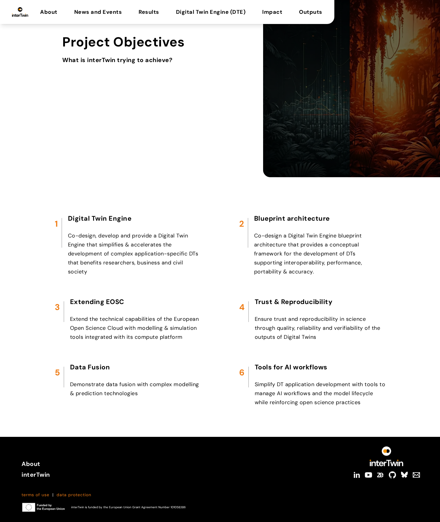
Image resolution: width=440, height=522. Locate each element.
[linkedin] (356, 475)
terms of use (35, 494)
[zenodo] (380, 475)
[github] (392, 475)
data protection (74, 494)
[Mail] (416, 475)
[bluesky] (404, 475)
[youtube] (368, 475)
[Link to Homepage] (386, 456)
